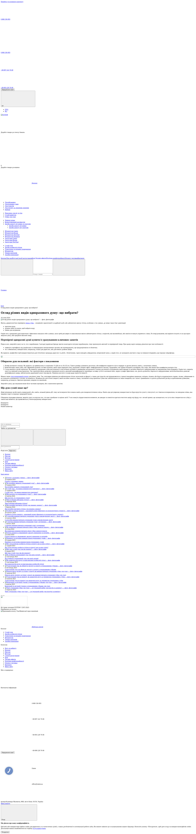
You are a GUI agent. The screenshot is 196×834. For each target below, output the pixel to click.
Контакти (81, 258)
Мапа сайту (9, 471)
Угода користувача (39, 828)
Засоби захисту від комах (17, 226)
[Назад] (1, 595)
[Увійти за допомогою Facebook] (17, 437)
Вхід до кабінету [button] (10, 648)
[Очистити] (69, 267)
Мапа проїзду (5, 803)
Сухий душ (9, 245)
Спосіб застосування (25, 258)
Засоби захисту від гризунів (18, 227)
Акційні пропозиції (11, 255)
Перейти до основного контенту (12, 2)
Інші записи (5, 474)
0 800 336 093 (5, 19)
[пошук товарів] (17, 267)
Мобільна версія (37, 627)
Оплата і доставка (71, 258)
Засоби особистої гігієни (13, 247)
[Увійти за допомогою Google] (49, 437)
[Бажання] (98, 123)
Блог (33, 258)
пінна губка (30, 323)
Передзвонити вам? (8, 89)
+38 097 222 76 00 (7, 70)
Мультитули (9, 251)
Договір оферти (40, 258)
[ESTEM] (14, 605)
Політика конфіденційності (55, 258)
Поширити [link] (4, 403)
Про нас (9, 258)
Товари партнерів (11, 253)
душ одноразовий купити (19, 376)
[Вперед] (3, 595)
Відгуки (15, 258)
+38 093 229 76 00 (7, 87)
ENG (6, 109)
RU (6, 111)
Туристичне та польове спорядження (18, 249)
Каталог (3, 258)
